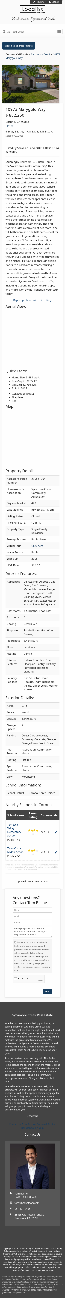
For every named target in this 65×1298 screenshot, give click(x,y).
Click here (37, 546)
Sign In (55, 1)
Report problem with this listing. (32, 300)
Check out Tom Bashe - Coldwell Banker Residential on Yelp (32, 1126)
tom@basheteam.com (27, 1202)
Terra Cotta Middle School (15, 850)
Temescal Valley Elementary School (14, 830)
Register (41, 1)
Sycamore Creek (41, 54)
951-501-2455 (15, 32)
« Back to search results (18, 45)
